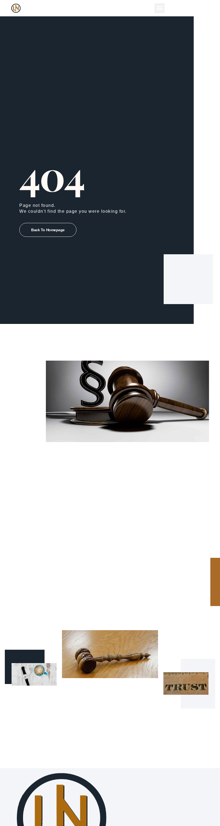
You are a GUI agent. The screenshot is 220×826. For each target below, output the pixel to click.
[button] (160, 8)
